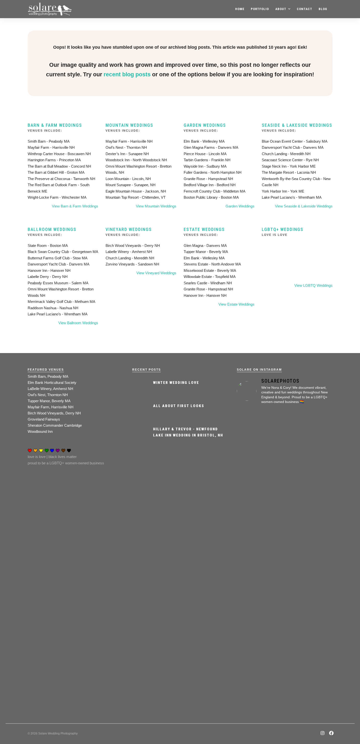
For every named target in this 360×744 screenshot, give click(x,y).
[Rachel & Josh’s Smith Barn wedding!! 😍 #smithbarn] (285, 488)
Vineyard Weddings (129, 229)
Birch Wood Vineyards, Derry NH (54, 413)
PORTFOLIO (260, 9)
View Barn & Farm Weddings (75, 206)
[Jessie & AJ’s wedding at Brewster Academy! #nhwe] (317, 469)
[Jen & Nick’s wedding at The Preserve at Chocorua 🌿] (252, 634)
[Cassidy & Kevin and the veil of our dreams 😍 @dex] (252, 482)
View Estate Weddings (236, 304)
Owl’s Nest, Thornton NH (48, 395)
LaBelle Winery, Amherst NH (50, 389)
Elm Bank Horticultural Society (52, 382)
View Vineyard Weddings (156, 273)
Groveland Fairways (44, 419)
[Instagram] (322, 733)
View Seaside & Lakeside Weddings (304, 206)
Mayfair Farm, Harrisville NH (50, 407)
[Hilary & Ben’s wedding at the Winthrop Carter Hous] (285, 637)
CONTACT (304, 9)
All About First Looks (178, 406)
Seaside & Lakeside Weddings (297, 125)
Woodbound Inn (40, 431)
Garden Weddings (205, 125)
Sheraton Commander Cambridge (55, 425)
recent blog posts (127, 74)
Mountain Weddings (129, 125)
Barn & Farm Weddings (55, 125)
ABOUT (280, 9)
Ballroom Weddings (52, 229)
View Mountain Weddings (156, 206)
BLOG (323, 9)
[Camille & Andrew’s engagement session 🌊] (317, 581)
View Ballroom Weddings (78, 323)
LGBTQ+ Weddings (282, 229)
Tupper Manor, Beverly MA (49, 401)
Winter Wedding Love (176, 382)
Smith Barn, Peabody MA (48, 376)
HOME (239, 9)
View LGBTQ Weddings (313, 285)
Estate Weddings (204, 229)
